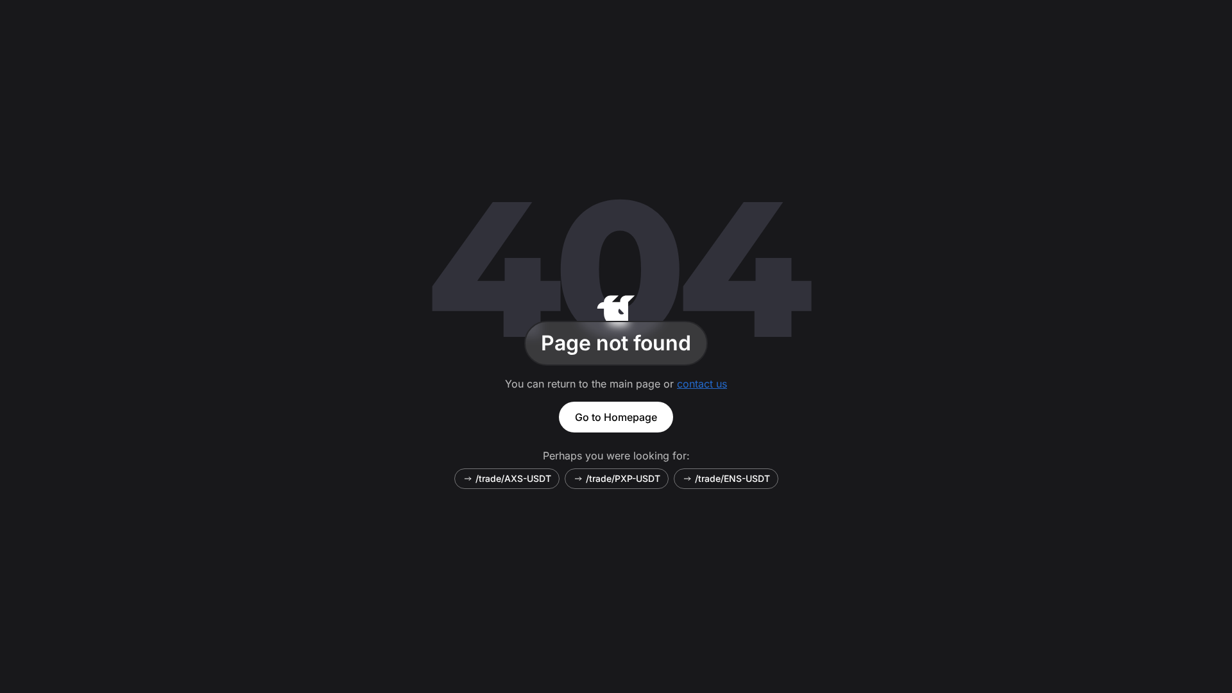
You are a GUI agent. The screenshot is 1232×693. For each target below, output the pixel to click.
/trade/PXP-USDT (623, 478)
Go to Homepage (616, 417)
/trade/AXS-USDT (513, 478)
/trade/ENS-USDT (732, 478)
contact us (702, 383)
